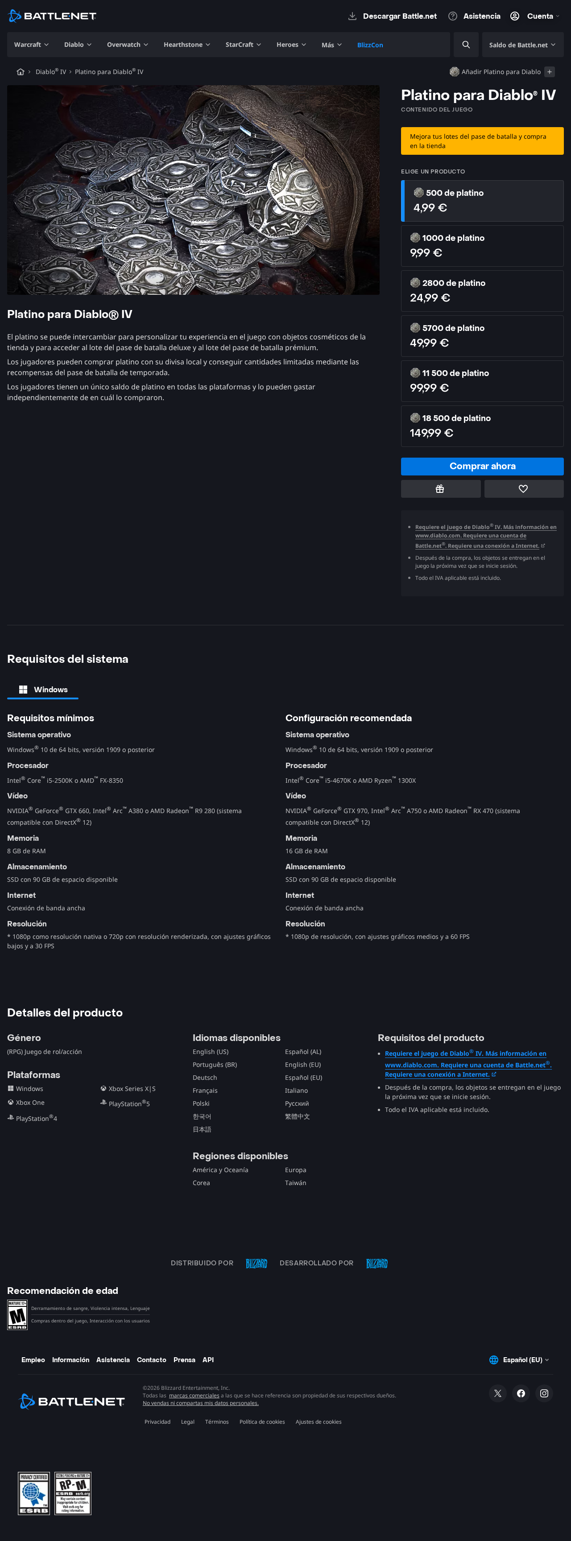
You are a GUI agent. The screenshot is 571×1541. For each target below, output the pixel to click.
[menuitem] (32, 44)
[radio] (482, 201)
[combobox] (458, 44)
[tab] (43, 689)
